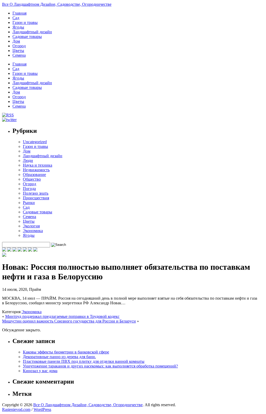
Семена (19, 55)
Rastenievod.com (16, 409)
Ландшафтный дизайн (32, 32)
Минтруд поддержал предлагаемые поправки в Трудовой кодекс (62, 316)
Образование (34, 174)
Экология (31, 226)
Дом (16, 41)
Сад (15, 18)
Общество (32, 179)
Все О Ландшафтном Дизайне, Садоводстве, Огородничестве (56, 4)
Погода (29, 188)
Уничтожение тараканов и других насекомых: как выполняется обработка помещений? (100, 366)
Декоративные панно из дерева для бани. (59, 356)
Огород (19, 46)
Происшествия (36, 198)
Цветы (18, 50)
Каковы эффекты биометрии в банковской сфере (66, 352)
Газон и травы (25, 22)
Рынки (29, 202)
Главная (19, 13)
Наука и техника (37, 165)
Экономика (33, 230)
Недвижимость (36, 170)
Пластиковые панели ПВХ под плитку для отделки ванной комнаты (83, 361)
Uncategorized (35, 142)
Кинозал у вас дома (40, 371)
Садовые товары (27, 36)
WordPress (42, 409)
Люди (28, 160)
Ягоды (18, 27)
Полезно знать (35, 193)
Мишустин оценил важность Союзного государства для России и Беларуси (69, 321)
